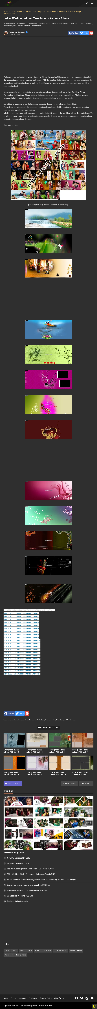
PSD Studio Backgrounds (17, 901)
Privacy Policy (46, 998)
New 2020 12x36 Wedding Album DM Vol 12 (22, 646)
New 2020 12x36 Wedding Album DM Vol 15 (22, 656)
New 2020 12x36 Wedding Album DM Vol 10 (22, 640)
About (6, 998)
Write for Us (59, 998)
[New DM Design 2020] (48, 823)
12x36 (37, 951)
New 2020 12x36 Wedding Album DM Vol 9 (21, 637)
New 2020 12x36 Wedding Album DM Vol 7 (21, 631)
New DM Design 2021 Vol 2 (18, 858)
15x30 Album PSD (60, 951)
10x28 (7, 951)
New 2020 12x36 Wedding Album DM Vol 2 (21, 616)
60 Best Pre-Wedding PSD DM (20, 896)
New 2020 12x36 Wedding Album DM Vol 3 (21, 619)
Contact (14, 998)
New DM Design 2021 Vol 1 (18, 863)
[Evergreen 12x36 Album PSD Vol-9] (82, 740)
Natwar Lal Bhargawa (17, 32)
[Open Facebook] (76, 998)
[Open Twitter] (81, 998)
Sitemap (22, 998)
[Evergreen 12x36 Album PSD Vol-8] (14, 763)
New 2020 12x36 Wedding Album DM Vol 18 (22, 665)
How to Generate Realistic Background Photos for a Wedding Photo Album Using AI (41, 879)
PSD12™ (49, 1006)
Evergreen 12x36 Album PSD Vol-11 (34, 751)
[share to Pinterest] (91, 33)
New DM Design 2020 (14, 852)
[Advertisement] (48, 56)
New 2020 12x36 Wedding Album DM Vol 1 (21, 613)
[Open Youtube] (92, 998)
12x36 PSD (47, 951)
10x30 (14, 951)
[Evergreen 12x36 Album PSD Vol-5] (82, 763)
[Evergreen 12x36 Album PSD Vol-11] (37, 740)
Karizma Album (13, 720)
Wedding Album (71, 720)
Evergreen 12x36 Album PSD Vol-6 (34, 773)
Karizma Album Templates (27, 720)
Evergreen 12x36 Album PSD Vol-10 (57, 773)
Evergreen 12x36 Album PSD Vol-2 (11, 751)
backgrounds (21, 955)
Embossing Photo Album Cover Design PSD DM (27, 890)
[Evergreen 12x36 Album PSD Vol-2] (14, 740)
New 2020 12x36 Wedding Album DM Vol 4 (21, 622)
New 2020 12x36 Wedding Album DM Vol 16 (22, 659)
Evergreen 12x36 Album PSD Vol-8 (11, 773)
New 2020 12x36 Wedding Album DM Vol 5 (21, 625)
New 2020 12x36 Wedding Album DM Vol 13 (22, 649)
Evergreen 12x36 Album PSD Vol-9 (80, 751)
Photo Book (40, 720)
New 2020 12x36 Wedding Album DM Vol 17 (22, 662)
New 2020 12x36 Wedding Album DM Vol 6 (21, 628)
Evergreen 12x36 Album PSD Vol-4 (57, 751)
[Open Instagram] (86, 998)
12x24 (29, 951)
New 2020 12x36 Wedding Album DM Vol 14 (22, 653)
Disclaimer (33, 998)
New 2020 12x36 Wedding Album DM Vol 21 (22, 674)
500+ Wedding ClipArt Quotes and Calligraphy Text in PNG (31, 874)
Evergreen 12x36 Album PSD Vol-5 (80, 773)
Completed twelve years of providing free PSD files (28, 885)
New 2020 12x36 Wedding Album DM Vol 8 (21, 634)
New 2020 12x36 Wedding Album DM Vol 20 (22, 671)
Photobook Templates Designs (55, 720)
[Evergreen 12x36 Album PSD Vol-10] (60, 763)
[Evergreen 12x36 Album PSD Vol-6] (37, 763)
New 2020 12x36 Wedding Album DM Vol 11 (22, 643)
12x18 (22, 951)
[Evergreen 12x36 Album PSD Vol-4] (60, 740)
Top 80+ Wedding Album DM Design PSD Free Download (30, 869)
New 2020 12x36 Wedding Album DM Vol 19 (22, 668)
